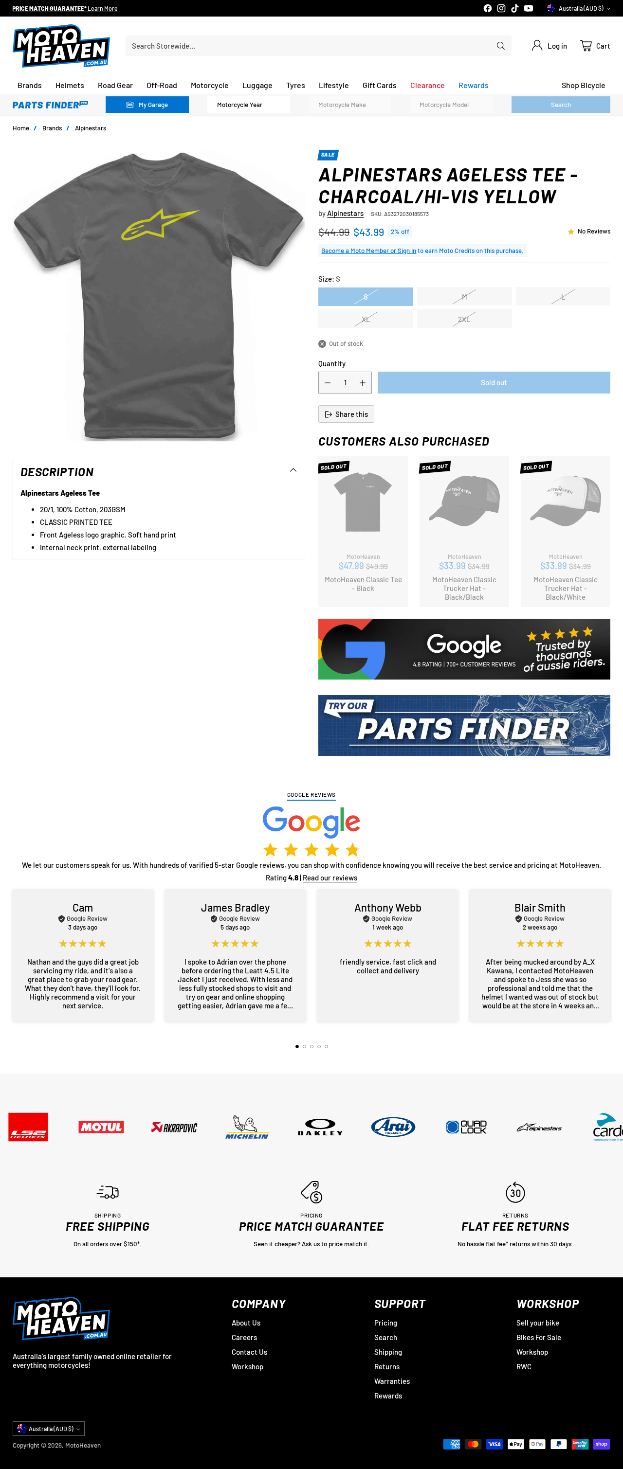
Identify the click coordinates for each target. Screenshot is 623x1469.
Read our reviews (330, 877)
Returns (387, 1366)
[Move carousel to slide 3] (311, 1046)
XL (366, 319)
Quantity (332, 363)
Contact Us (249, 1351)
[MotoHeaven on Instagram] (501, 9)
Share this (351, 414)
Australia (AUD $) (581, 8)
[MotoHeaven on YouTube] (528, 9)
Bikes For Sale (538, 1337)
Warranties (392, 1381)
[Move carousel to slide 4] (319, 1046)
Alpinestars (90, 128)
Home (21, 128)
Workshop (247, 1366)
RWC (523, 1366)
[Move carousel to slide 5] (326, 1046)
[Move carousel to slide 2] (304, 1046)
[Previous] (15, 955)
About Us (246, 1322)
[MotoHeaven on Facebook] (488, 9)
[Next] (608, 955)
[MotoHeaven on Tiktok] (515, 9)
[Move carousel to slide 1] (297, 1046)
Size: (329, 279)
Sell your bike (537, 1322)
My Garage (153, 104)
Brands (52, 128)
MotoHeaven (83, 1445)
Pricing (385, 1322)
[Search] (501, 46)
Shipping (388, 1351)
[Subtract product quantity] (327, 383)
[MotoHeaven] (61, 46)
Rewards (388, 1395)
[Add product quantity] (362, 383)
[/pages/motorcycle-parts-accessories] (464, 725)
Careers (244, 1337)
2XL (464, 319)
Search (385, 1337)
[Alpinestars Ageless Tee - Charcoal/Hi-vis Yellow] (159, 296)
